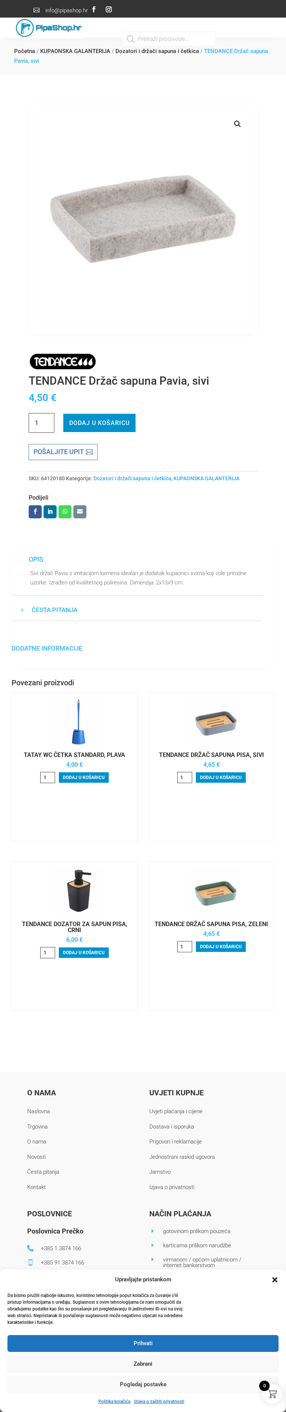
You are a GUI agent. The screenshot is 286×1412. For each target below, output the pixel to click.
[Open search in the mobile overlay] (169, 39)
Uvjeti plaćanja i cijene (176, 1111)
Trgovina (37, 1126)
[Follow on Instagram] (109, 9)
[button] (275, 1280)
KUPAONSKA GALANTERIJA (75, 51)
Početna (24, 51)
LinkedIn (50, 511)
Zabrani (143, 1363)
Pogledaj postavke (143, 1384)
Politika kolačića (114, 1401)
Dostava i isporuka (171, 1126)
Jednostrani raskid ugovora (182, 1157)
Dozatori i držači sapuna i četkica (157, 51)
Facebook (35, 511)
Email (79, 511)
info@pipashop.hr (66, 10)
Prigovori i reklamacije (175, 1141)
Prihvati (143, 1343)
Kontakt (36, 1187)
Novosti (36, 1157)
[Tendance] (63, 363)
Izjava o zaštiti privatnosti (159, 1401)
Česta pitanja (43, 1172)
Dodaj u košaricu (99, 422)
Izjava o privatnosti (171, 1187)
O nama (36, 1141)
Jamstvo (160, 1172)
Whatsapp (65, 511)
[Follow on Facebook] (94, 9)
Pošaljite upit (59, 452)
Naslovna (38, 1111)
